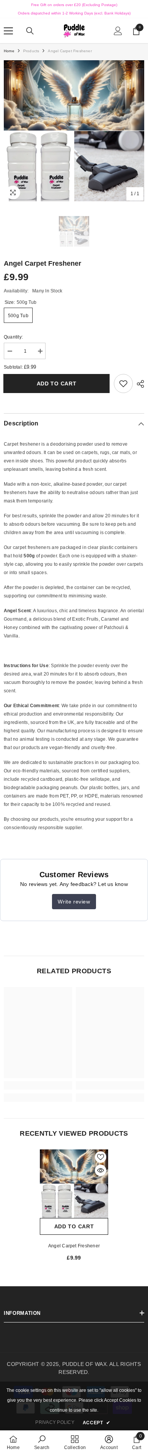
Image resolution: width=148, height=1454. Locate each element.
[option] (74, 130)
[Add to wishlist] (100, 1157)
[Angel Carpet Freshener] (74, 1183)
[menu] (8, 30)
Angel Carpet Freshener (74, 1246)
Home (9, 51)
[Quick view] (100, 1170)
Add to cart (56, 383)
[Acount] (118, 31)
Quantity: (13, 337)
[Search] (30, 30)
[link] (123, 383)
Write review (74, 902)
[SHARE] (138, 384)
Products (31, 51)
